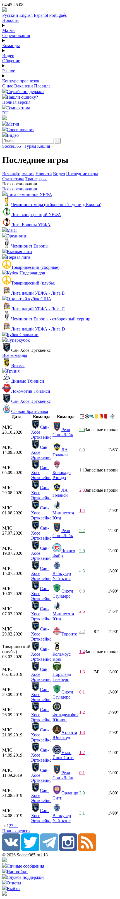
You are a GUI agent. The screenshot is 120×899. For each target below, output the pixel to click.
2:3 (82, 490)
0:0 (82, 449)
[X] (30, 849)
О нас (7, 86)
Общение (11, 60)
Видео (8, 55)
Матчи (8, 30)
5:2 (82, 530)
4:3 (82, 570)
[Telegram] (49, 849)
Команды (11, 45)
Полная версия (16, 102)
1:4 (82, 510)
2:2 (82, 631)
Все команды (14, 355)
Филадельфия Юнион (65, 717)
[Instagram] (68, 849)
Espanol (41, 15)
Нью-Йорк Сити (63, 755)
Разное (8, 70)
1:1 (82, 470)
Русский (10, 15)
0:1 (82, 692)
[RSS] (87, 849)
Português (58, 15)
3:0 (82, 793)
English (26, 15)
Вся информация (18, 173)
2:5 (82, 611)
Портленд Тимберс (61, 677)
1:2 (82, 712)
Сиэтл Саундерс (62, 593)
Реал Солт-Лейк (62, 432)
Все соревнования (19, 188)
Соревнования (16, 35)
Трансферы (36, 178)
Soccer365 (11, 146)
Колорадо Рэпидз (61, 475)
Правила (42, 86)
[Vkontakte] (11, 849)
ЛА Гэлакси (60, 452)
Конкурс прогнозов (20, 80)
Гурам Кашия (37, 146)
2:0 (82, 429)
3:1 (82, 813)
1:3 (82, 671)
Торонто (69, 634)
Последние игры (82, 173)
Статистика (13, 178)
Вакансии (23, 86)
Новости (10, 20)
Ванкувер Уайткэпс (61, 576)
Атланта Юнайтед (64, 735)
